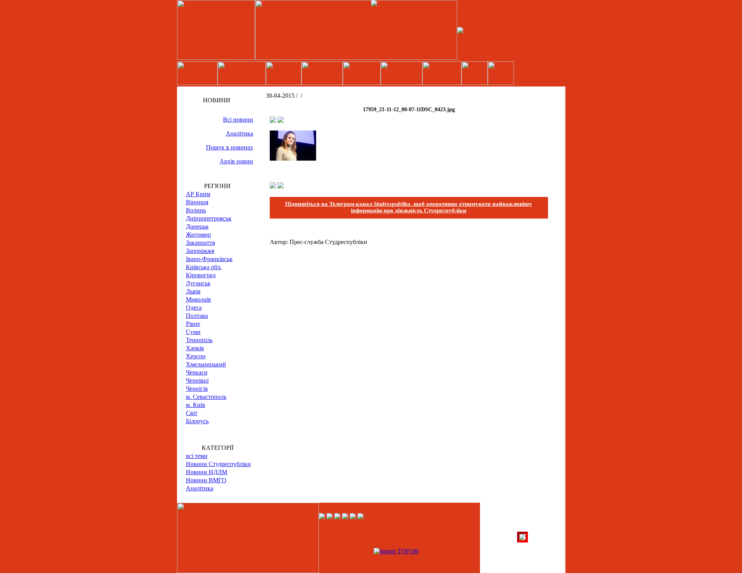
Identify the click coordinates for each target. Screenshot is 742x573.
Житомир (198, 234)
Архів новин (236, 161)
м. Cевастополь (206, 396)
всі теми (197, 456)
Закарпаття (200, 242)
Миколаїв (198, 299)
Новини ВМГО (206, 480)
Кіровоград (201, 275)
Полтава (197, 315)
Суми (193, 332)
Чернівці (197, 380)
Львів (193, 291)
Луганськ (198, 283)
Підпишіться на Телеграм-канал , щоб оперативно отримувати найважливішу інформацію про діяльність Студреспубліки (408, 207)
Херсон (196, 356)
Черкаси (197, 372)
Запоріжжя (200, 251)
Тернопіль (199, 340)
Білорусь (197, 421)
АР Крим (198, 194)
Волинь (196, 210)
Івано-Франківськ (209, 259)
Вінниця (197, 202)
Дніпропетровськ (208, 218)
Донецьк (197, 226)
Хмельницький (206, 364)
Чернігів (197, 388)
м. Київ (195, 405)
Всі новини (238, 119)
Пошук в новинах (229, 147)
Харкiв (195, 348)
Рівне (193, 323)
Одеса (194, 307)
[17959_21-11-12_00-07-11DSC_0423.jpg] (293, 158)
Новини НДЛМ (206, 472)
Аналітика (239, 133)
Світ (191, 413)
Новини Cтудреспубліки (218, 464)
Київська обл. (204, 267)
